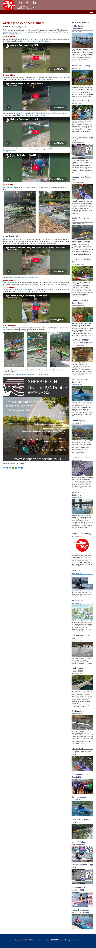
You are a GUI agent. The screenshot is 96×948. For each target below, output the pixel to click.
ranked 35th (56, 282)
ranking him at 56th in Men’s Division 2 (40, 79)
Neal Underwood (31, 149)
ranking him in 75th (9, 151)
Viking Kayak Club (28, 370)
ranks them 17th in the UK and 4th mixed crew (31, 291)
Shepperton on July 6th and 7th (26, 374)
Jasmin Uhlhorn (28, 39)
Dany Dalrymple (8, 282)
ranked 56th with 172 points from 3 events (24, 277)
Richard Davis (7, 239)
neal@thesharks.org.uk (74, 940)
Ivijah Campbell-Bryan (10, 187)
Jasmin (5, 26)
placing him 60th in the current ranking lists (30, 115)
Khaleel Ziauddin (34, 113)
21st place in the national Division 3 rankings (34, 41)
